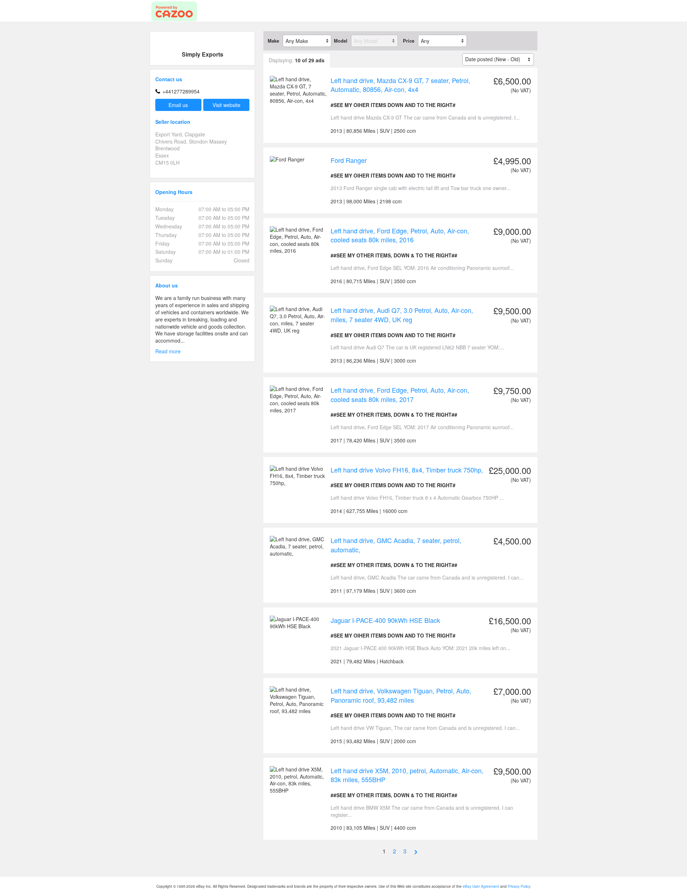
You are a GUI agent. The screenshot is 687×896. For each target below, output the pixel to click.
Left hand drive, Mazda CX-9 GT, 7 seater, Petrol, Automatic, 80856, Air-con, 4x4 (400, 85)
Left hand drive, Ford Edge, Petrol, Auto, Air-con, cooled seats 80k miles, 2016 (400, 235)
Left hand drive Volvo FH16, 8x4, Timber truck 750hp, (407, 469)
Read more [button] (168, 351)
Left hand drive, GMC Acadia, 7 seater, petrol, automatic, (396, 545)
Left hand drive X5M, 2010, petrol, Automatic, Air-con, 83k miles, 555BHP (407, 775)
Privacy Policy (519, 886)
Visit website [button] (226, 104)
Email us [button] (178, 104)
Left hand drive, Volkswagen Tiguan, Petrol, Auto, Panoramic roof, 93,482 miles (401, 695)
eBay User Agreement (481, 886)
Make (273, 41)
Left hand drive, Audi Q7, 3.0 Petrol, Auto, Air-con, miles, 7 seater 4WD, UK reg (402, 314)
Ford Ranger (349, 160)
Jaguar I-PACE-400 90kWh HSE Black (385, 620)
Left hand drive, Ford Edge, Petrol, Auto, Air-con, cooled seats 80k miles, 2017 (400, 394)
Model (340, 41)
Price (408, 41)
